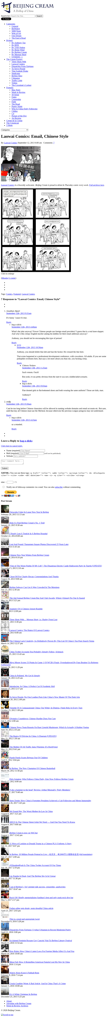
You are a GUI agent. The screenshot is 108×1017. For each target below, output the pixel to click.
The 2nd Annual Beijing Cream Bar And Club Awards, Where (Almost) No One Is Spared (47, 598)
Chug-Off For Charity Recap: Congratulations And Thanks (34, 576)
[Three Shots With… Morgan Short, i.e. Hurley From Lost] (5, 619)
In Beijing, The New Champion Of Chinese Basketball (32, 768)
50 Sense (15, 95)
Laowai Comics (18, 64)
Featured (17, 294)
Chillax (15, 111)
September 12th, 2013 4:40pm (24, 327)
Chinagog (16, 78)
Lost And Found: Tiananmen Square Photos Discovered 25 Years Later (38, 544)
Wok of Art (16, 33)
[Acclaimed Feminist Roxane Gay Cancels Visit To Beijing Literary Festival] (5, 940)
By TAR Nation (18, 47)
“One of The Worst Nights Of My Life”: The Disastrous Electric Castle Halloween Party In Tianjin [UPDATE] (55, 566)
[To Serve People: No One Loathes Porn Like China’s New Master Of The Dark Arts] (5, 697)
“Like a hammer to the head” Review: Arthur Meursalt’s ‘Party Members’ (39, 790)
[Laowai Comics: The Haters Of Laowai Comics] (5, 630)
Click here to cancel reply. (12, 446)
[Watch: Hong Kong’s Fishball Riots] (5, 973)
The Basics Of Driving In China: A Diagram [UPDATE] (33, 736)
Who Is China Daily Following (24, 109)
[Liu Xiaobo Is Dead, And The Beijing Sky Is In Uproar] (5, 876)
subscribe (59, 487)
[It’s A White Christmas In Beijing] (5, 994)
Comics (9, 294)
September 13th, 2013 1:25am (34, 368)
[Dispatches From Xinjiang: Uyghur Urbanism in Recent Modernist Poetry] (5, 930)
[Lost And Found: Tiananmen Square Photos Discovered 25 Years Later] (5, 544)
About (9, 1001)
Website (9, 456)
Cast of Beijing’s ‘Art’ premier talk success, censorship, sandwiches (37, 887)
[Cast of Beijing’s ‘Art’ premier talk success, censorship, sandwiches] (5, 887)
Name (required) (13, 450)
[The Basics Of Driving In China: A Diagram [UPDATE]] (5, 736)
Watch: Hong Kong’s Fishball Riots (24, 973)
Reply (8, 322)
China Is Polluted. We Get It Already (24, 676)
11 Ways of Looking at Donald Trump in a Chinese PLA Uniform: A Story (40, 843)
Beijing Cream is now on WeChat (23, 833)
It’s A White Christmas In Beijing (23, 994)
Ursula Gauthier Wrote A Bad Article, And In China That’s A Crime (37, 983)
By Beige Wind (18, 50)
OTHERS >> (17, 57)
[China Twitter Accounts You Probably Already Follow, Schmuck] (5, 652)
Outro (14, 97)
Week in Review (18, 92)
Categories (10, 24)
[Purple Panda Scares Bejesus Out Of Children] (5, 758)
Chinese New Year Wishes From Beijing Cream (29, 555)
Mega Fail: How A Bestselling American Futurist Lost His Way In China (39, 962)
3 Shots (9, 125)
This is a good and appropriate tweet (24, 919)
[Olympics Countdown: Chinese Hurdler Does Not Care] (5, 718)
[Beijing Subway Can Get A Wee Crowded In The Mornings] (5, 587)
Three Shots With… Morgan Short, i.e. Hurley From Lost (33, 619)
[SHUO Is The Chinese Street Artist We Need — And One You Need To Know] (5, 822)
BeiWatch (16, 29)
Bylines (9, 40)
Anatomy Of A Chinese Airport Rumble (26, 609)
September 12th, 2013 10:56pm (30, 347)
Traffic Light (17, 80)
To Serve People (18, 69)
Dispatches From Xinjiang (22, 66)
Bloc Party (16, 90)
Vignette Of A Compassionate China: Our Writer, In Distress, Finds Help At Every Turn (45, 708)
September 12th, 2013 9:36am (18, 404)
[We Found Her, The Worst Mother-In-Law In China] (5, 811)
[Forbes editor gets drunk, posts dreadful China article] (5, 908)
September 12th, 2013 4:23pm (24, 420)
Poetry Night (17, 106)
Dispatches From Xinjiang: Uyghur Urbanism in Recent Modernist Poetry (40, 930)
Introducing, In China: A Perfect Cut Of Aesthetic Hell (32, 686)
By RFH (15, 45)
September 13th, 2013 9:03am (34, 386)
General (15, 26)
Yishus (14, 83)
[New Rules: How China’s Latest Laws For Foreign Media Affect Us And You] (5, 951)
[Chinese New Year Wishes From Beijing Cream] (5, 555)
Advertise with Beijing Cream (18, 1003)
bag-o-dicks (26, 440)
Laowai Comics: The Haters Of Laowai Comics (29, 630)
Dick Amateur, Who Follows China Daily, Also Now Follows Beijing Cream (41, 779)
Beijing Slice (17, 76)
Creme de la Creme (14, 120)
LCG (19, 345)
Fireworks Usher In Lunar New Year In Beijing (29, 512)
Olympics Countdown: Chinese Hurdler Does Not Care (32, 718)
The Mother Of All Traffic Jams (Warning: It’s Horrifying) (33, 747)
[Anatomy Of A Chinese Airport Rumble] (5, 609)
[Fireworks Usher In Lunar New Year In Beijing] (5, 512)
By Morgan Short (19, 54)
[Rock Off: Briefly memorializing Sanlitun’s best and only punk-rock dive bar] (5, 897)
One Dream (16, 36)
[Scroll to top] (7, 1015)
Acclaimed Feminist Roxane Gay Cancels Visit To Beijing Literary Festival (40, 940)
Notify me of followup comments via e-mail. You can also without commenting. (43, 487)
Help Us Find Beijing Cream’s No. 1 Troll (27, 523)
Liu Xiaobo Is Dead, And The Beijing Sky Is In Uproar (32, 876)
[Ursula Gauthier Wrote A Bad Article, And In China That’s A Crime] (5, 983)
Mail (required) (12, 453)
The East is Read (19, 38)
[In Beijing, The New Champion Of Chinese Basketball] (5, 768)
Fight (14, 102)
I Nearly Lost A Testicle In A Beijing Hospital (28, 533)
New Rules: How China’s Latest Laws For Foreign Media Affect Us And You (41, 951)
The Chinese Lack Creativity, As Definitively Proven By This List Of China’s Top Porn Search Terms (51, 641)
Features (9, 87)
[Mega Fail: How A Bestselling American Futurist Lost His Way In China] (5, 962)
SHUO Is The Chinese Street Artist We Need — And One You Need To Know (42, 822)
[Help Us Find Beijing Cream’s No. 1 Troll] (5, 523)
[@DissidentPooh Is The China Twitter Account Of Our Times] (5, 865)
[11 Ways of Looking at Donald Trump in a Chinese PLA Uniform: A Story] (5, 843)
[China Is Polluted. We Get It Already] (5, 676)
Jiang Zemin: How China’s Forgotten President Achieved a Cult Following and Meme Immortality (50, 801)
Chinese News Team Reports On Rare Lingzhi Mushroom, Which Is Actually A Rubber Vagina (49, 727)
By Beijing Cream (19, 52)
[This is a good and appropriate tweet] (5, 919)
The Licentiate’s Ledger (21, 85)
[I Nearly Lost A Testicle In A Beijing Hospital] (5, 533)
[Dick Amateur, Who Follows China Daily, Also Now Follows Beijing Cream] (5, 779)
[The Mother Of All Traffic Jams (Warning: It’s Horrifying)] (5, 747)
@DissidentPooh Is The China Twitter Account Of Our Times (35, 865)
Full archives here (96, 185)
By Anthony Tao (19, 43)
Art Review (16, 118)
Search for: (5, 16)
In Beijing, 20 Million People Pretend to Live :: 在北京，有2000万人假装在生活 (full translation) (50, 854)
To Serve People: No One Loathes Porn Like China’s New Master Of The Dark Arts (44, 697)
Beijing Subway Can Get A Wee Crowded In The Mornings (34, 587)
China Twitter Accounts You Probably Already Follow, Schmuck (36, 652)
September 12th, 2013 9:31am (18, 313)
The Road (16, 104)
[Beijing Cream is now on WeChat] (5, 833)
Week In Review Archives (17, 1006)
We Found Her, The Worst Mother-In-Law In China (31, 811)
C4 (13, 113)
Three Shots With (19, 62)
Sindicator (16, 73)
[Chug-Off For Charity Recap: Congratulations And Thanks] (5, 576)
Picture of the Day (19, 116)
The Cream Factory (14, 59)
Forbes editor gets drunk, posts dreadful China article (31, 908)
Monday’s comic (9, 278)
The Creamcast (12, 123)
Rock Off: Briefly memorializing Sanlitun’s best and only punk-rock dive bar (41, 897)
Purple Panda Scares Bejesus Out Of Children (28, 758)
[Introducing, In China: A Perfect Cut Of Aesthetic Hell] (5, 686)
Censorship (16, 99)
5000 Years (16, 31)
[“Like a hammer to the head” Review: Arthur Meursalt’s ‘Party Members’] (5, 790)
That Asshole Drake (20, 71)
